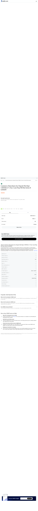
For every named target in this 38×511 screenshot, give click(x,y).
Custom (21, 208)
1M (5, 208)
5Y (14, 208)
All (18, 208)
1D (1, 208)
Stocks (3, 180)
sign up (14, 316)
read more (35, 250)
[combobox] (33, 216)
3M (7, 208)
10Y (16, 208)
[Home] (4, 1)
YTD (11, 208)
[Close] (35, 497)
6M (9, 208)
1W (3, 208)
